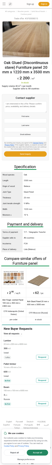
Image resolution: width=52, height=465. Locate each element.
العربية (46, 425)
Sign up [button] (30, 4)
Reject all (14, 452)
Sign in (44, 4)
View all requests (13, 333)
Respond (42, 357)
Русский (19, 422)
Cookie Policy (9, 446)
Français (17, 425)
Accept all (37, 452)
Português (28, 425)
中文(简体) (41, 422)
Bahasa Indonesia (31, 428)
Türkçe (17, 428)
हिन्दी (38, 425)
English (9, 422)
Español (6, 425)
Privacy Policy (9, 145)
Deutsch (30, 422)
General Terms (38, 143)
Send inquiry (25, 154)
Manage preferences (26, 459)
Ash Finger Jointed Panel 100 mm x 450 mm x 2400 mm (12, 303)
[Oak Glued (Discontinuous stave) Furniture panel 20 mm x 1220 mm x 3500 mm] (26, 39)
